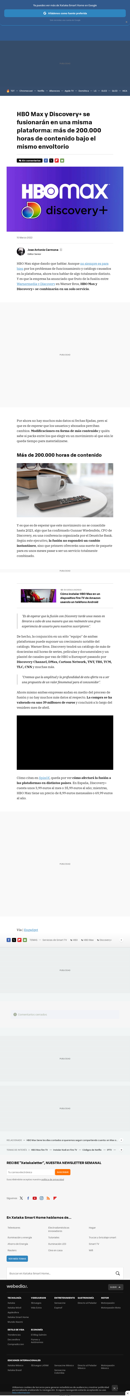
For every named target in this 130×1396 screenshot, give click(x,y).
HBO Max (89, 940)
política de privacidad (52, 1179)
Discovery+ (106, 940)
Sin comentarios (31, 160)
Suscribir (63, 1172)
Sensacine (60, 1302)
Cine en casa (55, 1250)
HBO (75, 940)
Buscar (118, 1273)
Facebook (46, 160)
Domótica (84, 90)
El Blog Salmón (39, 1334)
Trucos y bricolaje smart (102, 1237)
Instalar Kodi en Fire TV (65, 1149)
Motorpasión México (108, 1367)
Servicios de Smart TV (54, 940)
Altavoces (54, 90)
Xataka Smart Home (18, 1317)
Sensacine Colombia (60, 1371)
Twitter (51, 160)
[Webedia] (17, 1286)
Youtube (34, 1197)
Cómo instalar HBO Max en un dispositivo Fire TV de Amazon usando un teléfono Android (80, 598)
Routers (12, 1250)
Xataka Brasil (14, 1370)
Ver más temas (17, 1258)
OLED (104, 90)
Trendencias (14, 1334)
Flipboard (57, 160)
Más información (21, 1392)
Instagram (41, 1197)
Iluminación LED (57, 1243)
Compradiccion (16, 1344)
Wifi (91, 1250)
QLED (114, 90)
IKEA (124, 90)
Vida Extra (36, 1307)
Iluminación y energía (20, 1237)
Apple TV (69, 90)
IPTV (109, 1149)
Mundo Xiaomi (15, 1321)
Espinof (58, 1307)
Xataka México (15, 1365)
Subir (113, 1287)
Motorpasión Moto (111, 1307)
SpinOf (44, 778)
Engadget (31, 930)
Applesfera (13, 1312)
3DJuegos (36, 1302)
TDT (13, 90)
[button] (45, 250)
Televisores (14, 1227)
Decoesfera (14, 1339)
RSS (48, 1197)
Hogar (92, 1227)
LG (95, 90)
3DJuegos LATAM (40, 1365)
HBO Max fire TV (39, 1149)
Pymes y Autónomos (37, 1341)
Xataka (11, 1302)
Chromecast (26, 90)
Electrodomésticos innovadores (58, 1229)
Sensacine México (64, 1365)
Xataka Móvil (14, 1307)
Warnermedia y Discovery (36, 284)
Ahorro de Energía (18, 1243)
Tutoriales (53, 1237)
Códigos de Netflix (92, 1149)
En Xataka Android (73, 589)
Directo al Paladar (87, 1302)
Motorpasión (108, 1302)
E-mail (62, 160)
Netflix (41, 90)
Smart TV (94, 1243)
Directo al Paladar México (87, 1367)
